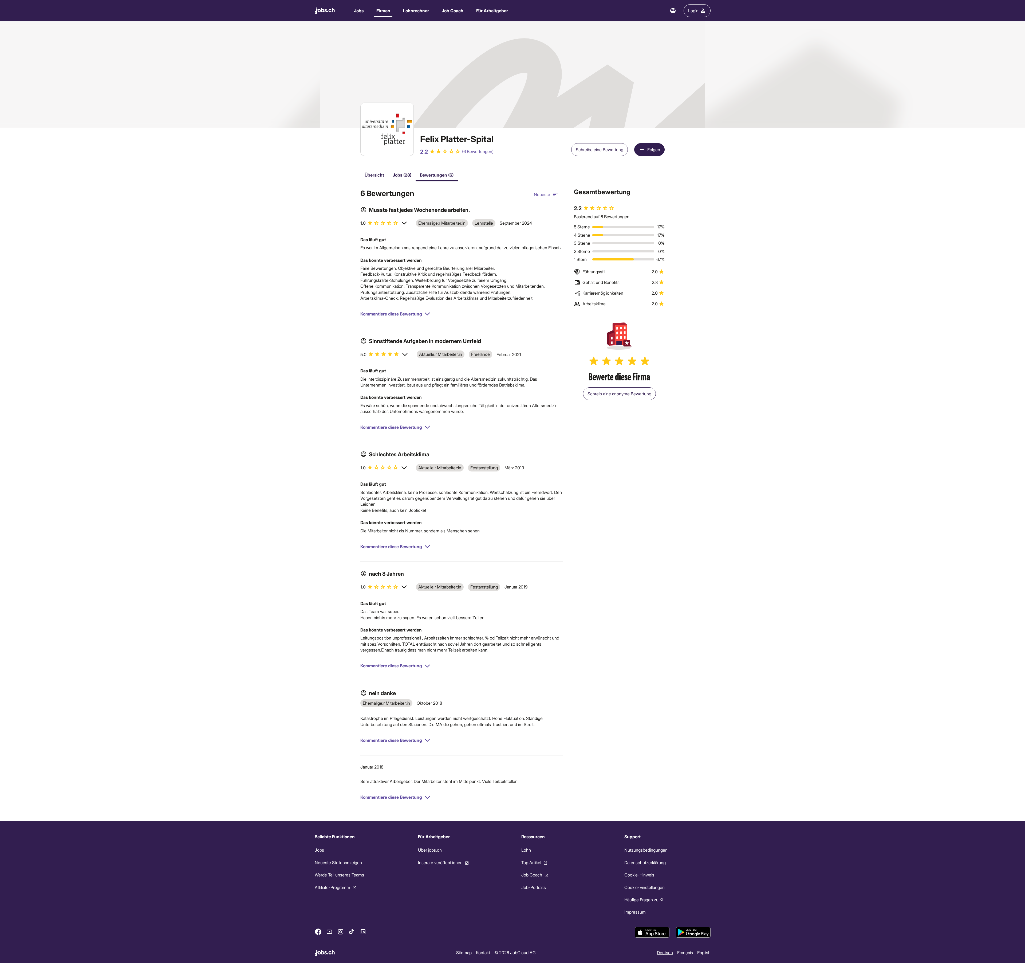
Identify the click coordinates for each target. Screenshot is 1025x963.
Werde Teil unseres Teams (339, 874)
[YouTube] (329, 931)
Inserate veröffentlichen (440, 862)
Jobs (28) (402, 174)
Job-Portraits (533, 887)
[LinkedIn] (363, 931)
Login (693, 10)
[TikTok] (351, 931)
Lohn (526, 849)
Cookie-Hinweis (639, 874)
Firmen (383, 10)
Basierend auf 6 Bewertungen (601, 216)
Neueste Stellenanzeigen (338, 862)
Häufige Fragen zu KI (643, 899)
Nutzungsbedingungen (646, 849)
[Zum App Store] (652, 932)
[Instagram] (340, 931)
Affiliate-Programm (332, 887)
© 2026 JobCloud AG (514, 952)
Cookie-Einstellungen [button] (644, 887)
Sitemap (463, 952)
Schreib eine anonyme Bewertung (619, 393)
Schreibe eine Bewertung (599, 149)
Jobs (359, 10)
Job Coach (452, 10)
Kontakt (483, 952)
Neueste (542, 194)
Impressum (635, 911)
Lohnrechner (416, 10)
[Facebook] (318, 931)
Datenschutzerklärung (645, 862)
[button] (383, 223)
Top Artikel (531, 862)
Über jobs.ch (429, 849)
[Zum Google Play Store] (693, 932)
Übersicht (374, 174)
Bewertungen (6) (437, 174)
